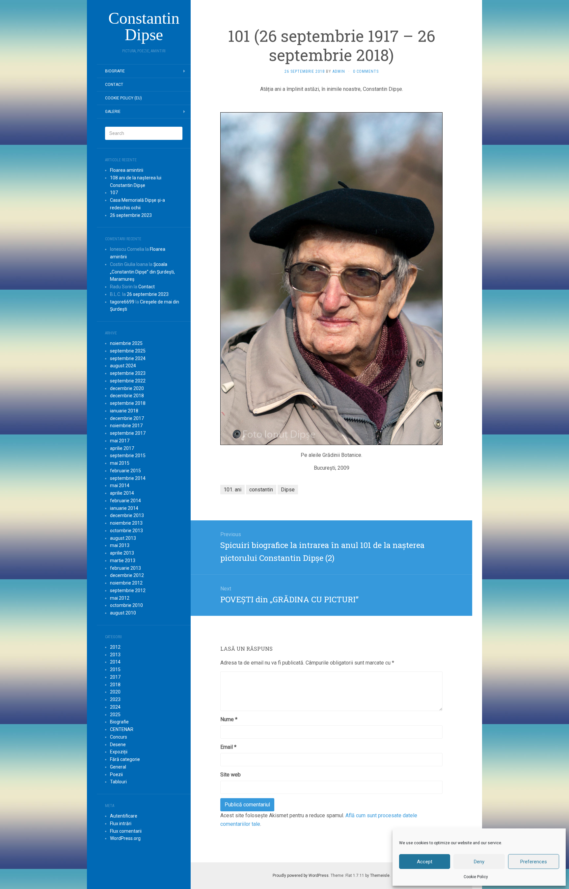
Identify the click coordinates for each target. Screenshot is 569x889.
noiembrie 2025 (126, 343)
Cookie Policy (476, 877)
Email (228, 747)
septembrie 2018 (128, 403)
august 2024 (123, 365)
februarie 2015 (125, 470)
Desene (118, 744)
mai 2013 (119, 545)
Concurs (118, 737)
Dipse (288, 489)
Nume (228, 719)
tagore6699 (122, 301)
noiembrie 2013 (126, 523)
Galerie (113, 111)
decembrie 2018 (127, 395)
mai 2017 (119, 440)
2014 (115, 662)
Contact (114, 84)
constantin (261, 489)
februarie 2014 (125, 500)
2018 (115, 684)
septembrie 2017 (128, 433)
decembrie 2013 (127, 515)
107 (114, 192)
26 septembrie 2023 (131, 215)
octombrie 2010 (126, 605)
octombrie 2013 (126, 530)
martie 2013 (122, 560)
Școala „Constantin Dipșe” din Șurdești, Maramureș (142, 272)
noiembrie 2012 (126, 583)
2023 (115, 699)
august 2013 (123, 538)
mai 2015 (119, 463)
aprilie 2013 (122, 553)
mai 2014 (119, 485)
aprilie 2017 (122, 448)
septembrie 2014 (128, 478)
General (118, 767)
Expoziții (118, 751)
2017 (115, 677)
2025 (115, 714)
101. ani (232, 489)
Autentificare (123, 816)
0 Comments (366, 71)
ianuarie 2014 (124, 508)
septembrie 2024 (128, 358)
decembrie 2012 (127, 575)
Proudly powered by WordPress (301, 875)
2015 (115, 669)
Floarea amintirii (126, 170)
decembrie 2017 (127, 418)
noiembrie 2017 (126, 425)
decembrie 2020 (127, 388)
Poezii (116, 774)
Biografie (115, 71)
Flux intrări (120, 823)
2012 (115, 647)
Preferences (533, 862)
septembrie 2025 (128, 350)
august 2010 (123, 612)
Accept (424, 862)
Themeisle (380, 875)
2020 (115, 691)
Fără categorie (125, 759)
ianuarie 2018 (124, 410)
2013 (115, 654)
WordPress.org (125, 838)
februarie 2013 (125, 568)
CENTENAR (121, 729)
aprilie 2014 (122, 493)
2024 (115, 707)
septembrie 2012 (128, 590)
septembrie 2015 (128, 455)
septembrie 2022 (128, 380)
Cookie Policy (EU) (123, 98)
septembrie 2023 (128, 373)
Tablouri (118, 781)
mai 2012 (119, 598)
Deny (479, 862)
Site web (230, 774)
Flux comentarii (126, 831)
